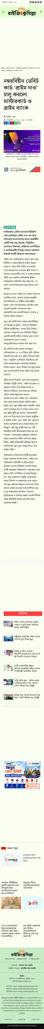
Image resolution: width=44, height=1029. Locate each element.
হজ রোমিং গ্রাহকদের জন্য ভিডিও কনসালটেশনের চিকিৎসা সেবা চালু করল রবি (31, 931)
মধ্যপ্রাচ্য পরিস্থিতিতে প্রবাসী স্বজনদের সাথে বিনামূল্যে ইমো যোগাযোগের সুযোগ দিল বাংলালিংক (10, 888)
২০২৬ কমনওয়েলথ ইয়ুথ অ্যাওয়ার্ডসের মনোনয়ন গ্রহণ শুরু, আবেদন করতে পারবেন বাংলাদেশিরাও (10, 931)
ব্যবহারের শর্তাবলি (22, 959)
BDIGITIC (34, 1026)
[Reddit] (38, 2)
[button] (5, 123)
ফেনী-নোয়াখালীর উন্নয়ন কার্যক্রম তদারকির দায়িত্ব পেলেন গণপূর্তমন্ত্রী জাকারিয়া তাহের (27, 668)
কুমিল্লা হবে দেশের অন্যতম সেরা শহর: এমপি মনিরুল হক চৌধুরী (27, 696)
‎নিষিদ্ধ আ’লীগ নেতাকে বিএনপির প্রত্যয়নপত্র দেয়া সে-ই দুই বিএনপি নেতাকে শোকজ (27, 654)
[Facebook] (31, 2)
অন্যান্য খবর (10, 68)
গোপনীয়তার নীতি (34, 959)
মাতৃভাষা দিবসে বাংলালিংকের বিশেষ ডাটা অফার (31, 885)
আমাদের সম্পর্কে (9, 959)
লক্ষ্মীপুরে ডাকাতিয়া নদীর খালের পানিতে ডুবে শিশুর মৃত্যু (27, 638)
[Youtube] (36, 2)
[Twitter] (33, 2)
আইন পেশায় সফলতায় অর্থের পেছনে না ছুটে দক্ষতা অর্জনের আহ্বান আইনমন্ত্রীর (26, 624)
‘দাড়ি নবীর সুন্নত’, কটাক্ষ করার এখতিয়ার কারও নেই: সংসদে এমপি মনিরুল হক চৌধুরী (26, 683)
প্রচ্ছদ (3, 68)
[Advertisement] (22, 40)
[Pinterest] (41, 2)
